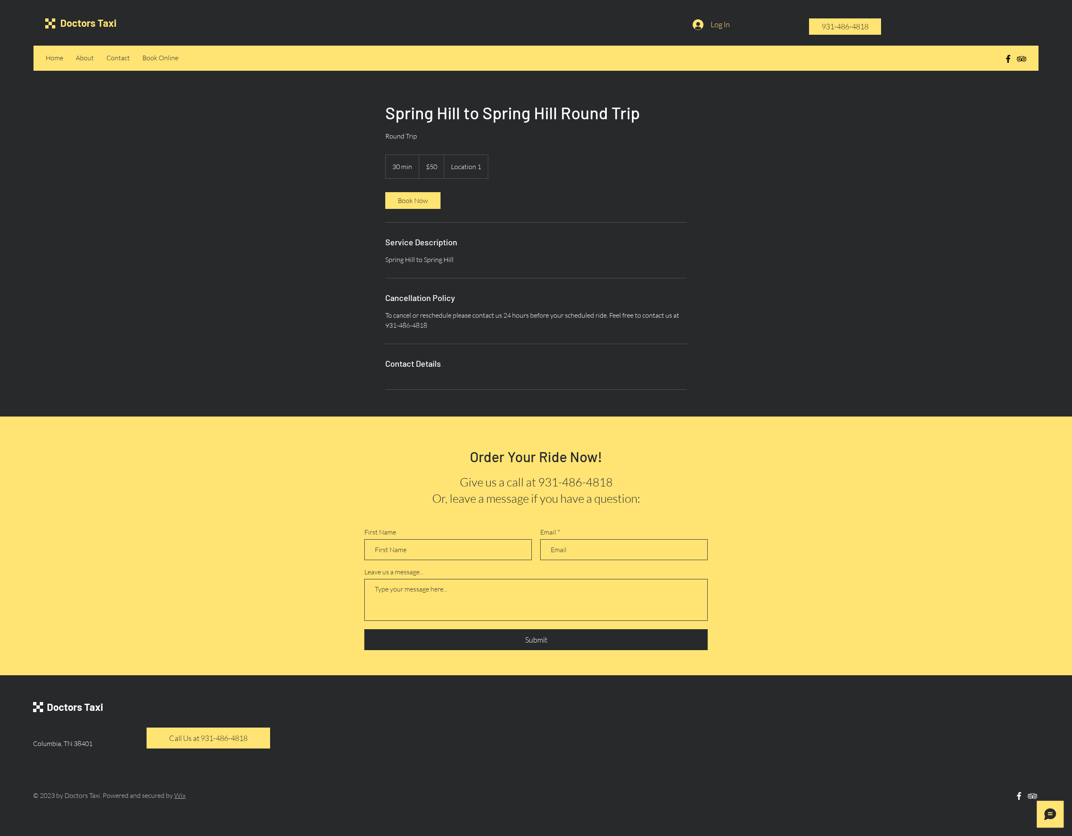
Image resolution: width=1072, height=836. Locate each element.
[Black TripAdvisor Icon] (1021, 59)
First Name (380, 532)
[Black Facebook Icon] (1008, 59)
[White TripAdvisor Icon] (1032, 796)
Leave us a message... (393, 571)
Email (548, 532)
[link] (413, 200)
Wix (180, 795)
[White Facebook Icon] (1019, 796)
